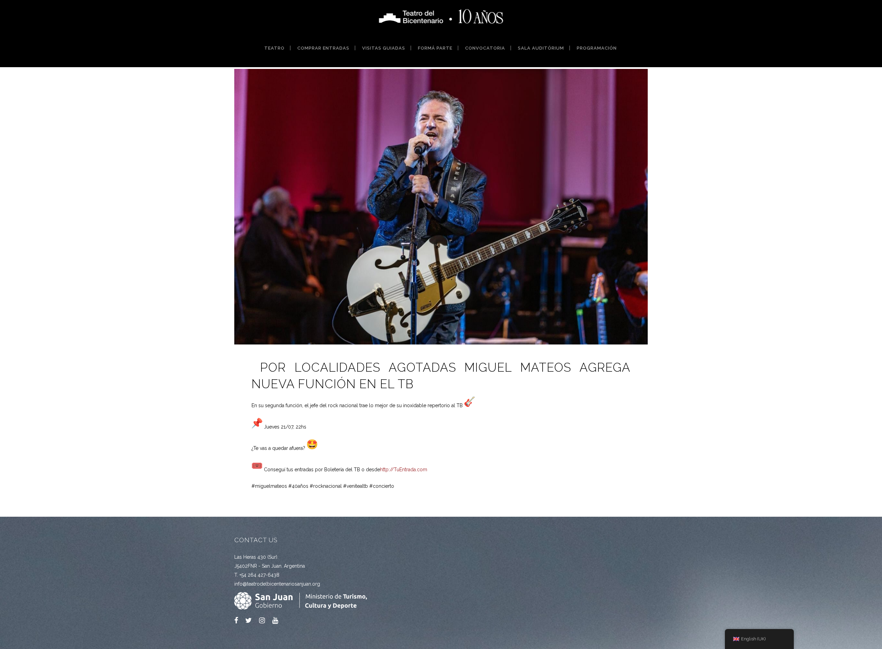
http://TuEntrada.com (403, 469)
